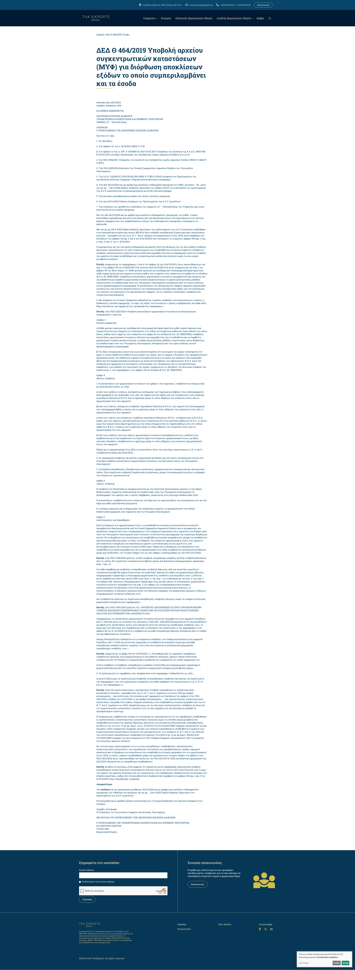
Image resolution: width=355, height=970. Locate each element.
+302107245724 (227, 5)
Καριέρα (182, 924)
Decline (336, 963)
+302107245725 (243, 5)
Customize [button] (303, 963)
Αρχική (100, 34)
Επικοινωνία (263, 5)
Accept (345, 963)
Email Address (86, 870)
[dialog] (324, 959)
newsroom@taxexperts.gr (201, 5)
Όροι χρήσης (224, 924)
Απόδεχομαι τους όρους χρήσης (98, 881)
